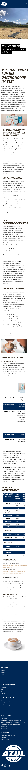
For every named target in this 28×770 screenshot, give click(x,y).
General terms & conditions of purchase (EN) (13, 722)
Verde (2, 674)
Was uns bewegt (5, 701)
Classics (3, 670)
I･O (2, 689)
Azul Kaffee (4, 687)
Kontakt (3, 703)
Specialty (3, 672)
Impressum (4, 726)
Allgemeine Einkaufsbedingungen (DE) (11, 720)
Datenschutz (4, 728)
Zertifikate (4, 718)
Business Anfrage (5, 705)
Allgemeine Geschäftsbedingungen (10, 724)
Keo (2, 692)
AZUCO (3, 694)
